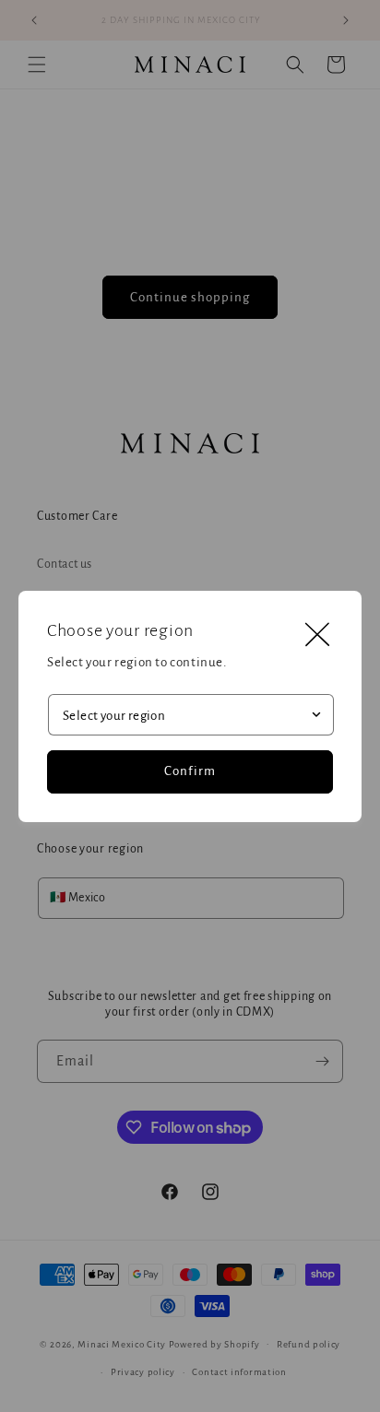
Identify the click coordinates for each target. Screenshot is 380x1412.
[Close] (317, 635)
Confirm (190, 771)
